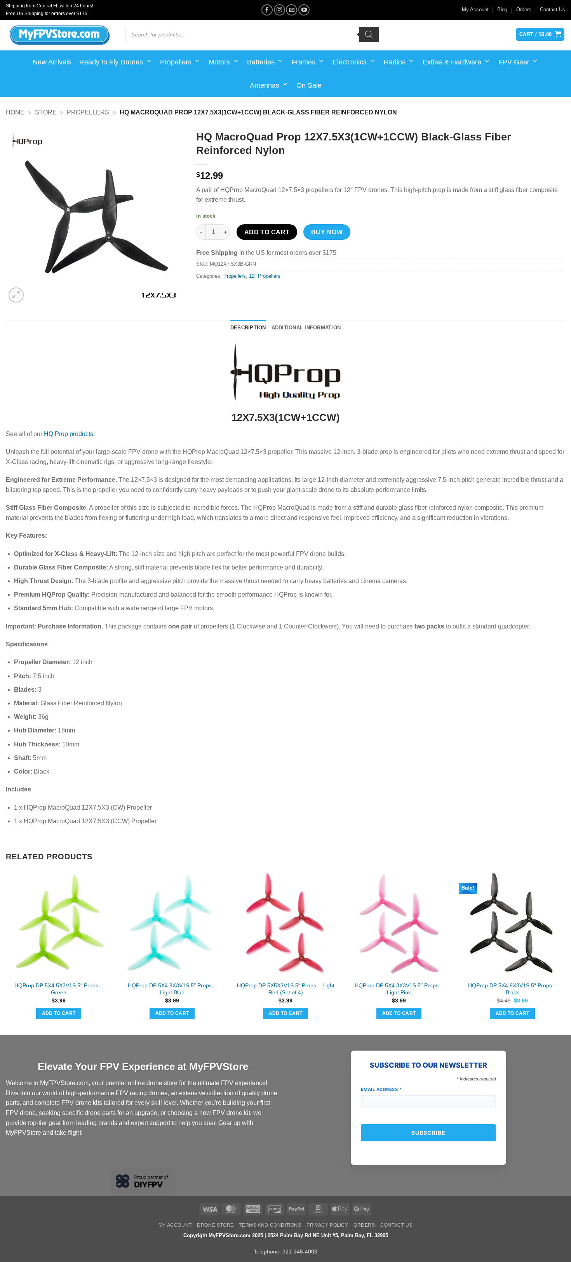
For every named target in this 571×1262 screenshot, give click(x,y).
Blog (502, 9)
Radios (395, 62)
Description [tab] (248, 328)
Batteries (261, 62)
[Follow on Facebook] (267, 10)
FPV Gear (513, 62)
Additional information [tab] (306, 328)
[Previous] (6, 952)
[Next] (565, 952)
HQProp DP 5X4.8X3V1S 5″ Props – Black (512, 989)
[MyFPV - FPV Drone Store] (59, 35)
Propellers (175, 62)
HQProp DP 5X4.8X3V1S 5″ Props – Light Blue (172, 989)
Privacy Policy (327, 1225)
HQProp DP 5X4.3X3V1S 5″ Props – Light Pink (399, 989)
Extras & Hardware (452, 62)
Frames (303, 62)
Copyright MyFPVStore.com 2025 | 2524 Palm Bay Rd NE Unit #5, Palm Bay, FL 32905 (285, 1235)
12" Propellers (264, 276)
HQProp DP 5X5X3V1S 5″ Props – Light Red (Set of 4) (285, 989)
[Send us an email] (291, 10)
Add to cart (267, 232)
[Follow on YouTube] (304, 10)
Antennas (264, 85)
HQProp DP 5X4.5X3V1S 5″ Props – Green (58, 989)
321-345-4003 (299, 1251)
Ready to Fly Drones (111, 62)
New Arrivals (52, 62)
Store (46, 112)
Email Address (381, 1089)
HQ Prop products (68, 434)
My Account (475, 9)
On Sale (309, 85)
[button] (16, 295)
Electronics (350, 62)
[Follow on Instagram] (279, 10)
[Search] (369, 34)
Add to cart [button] (59, 1013)
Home (15, 112)
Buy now (327, 232)
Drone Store (215, 1225)
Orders (523, 9)
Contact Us (552, 9)
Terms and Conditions (270, 1225)
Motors (219, 62)
